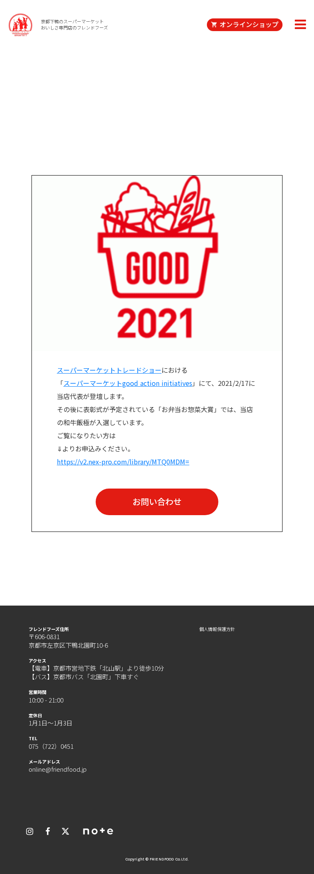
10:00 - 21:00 (46, 700)
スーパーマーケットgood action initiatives (127, 383)
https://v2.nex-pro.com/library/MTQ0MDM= (123, 461)
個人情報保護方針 (217, 629)
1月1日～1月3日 (50, 723)
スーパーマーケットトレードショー (109, 370)
